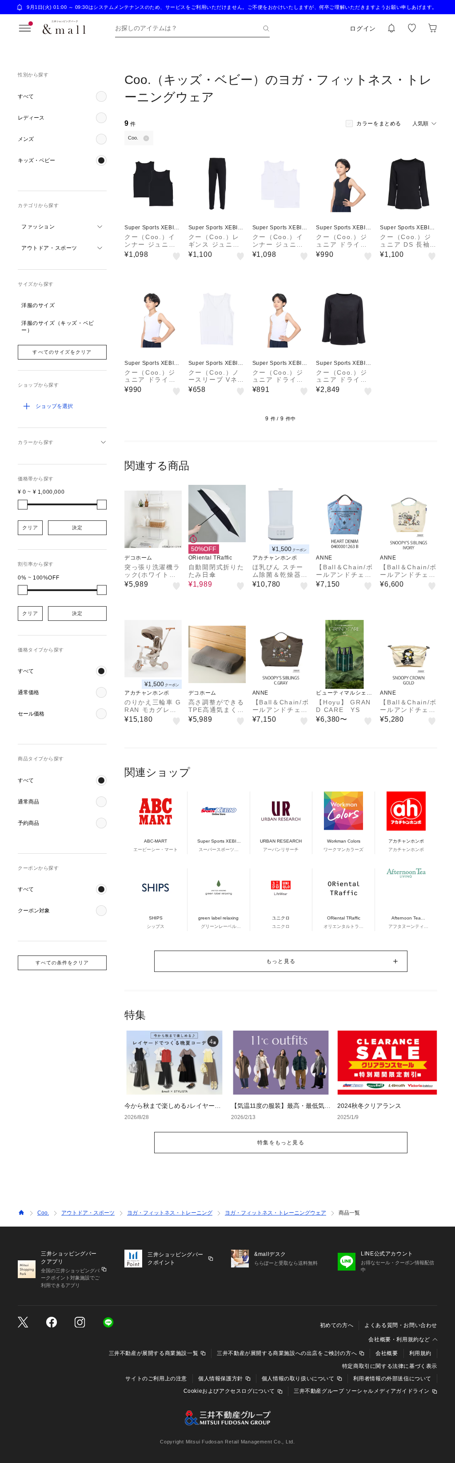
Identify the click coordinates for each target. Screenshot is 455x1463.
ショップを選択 (54, 406)
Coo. (43, 1213)
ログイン (363, 28)
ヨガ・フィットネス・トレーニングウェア (275, 1213)
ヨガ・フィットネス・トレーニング (169, 1213)
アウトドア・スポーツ (88, 1213)
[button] (62, 96)
